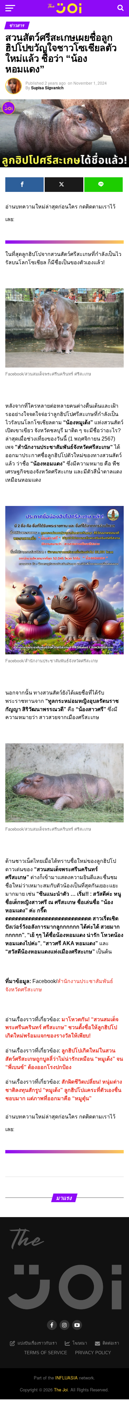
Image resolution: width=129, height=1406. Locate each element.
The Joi (61, 1389)
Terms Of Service (45, 1352)
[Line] (103, 184)
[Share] (24, 184)
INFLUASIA (66, 1377)
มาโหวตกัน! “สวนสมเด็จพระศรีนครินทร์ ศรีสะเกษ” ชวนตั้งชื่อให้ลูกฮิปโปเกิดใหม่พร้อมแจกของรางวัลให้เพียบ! (61, 1028)
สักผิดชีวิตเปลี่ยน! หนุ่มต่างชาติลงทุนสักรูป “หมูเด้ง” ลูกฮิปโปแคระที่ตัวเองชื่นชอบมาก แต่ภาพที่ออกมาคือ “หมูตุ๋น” (63, 1090)
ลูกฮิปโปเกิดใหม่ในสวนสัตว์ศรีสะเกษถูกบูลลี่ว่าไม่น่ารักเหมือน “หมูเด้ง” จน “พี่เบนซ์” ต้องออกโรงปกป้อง (64, 1059)
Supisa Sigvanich (47, 88)
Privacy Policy (93, 1352)
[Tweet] (64, 184)
